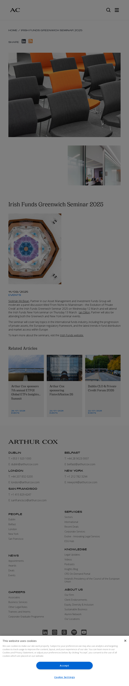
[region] (64, 661)
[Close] (125, 640)
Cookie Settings (64, 677)
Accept (64, 665)
